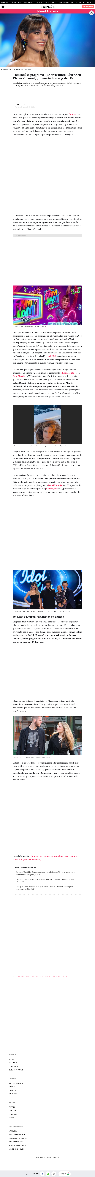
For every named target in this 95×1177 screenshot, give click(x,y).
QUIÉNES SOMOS (14, 1066)
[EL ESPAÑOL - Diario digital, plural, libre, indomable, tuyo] (47, 6)
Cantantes (39, 976)
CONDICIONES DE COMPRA (18, 1138)
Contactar (12, 1078)
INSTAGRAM (13, 1114)
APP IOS (11, 1059)
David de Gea (29, 976)
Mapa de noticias (29, 2)
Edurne (72, 114)
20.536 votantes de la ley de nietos (46, 2)
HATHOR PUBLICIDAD (16, 1083)
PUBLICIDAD (13, 1090)
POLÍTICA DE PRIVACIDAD (17, 1135)
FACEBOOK (12, 1111)
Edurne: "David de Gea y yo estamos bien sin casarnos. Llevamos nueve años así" (45, 880)
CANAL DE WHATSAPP (16, 1070)
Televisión (20, 976)
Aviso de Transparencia (17, 1145)
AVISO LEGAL (13, 1131)
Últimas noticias (17, 2)
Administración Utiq (16, 1149)
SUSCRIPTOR (13, 1094)
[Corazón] (47, 11)
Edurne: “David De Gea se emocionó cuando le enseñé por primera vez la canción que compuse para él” (45, 873)
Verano (64, 976)
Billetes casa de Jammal (66, 2)
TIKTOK (11, 1118)
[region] (31, 93)
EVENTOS (12, 1087)
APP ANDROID (13, 1063)
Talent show (55, 976)
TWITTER (12, 1107)
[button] (42, 1174)
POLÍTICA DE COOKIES (16, 1142)
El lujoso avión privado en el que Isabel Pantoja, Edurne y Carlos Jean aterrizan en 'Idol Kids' (44, 888)
